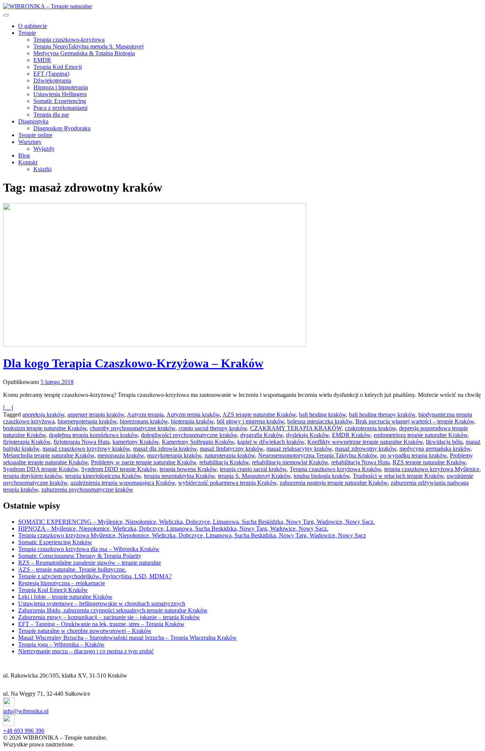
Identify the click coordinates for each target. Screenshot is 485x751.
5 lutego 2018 (57, 382)
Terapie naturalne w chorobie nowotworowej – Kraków (85, 631)
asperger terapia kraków (95, 414)
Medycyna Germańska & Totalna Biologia (84, 53)
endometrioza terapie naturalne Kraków (421, 435)
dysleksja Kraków (307, 435)
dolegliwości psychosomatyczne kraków (189, 435)
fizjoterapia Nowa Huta (81, 442)
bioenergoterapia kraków (87, 421)
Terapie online (35, 135)
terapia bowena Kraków (188, 469)
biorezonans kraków (144, 421)
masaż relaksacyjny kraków (299, 448)
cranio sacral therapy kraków (212, 428)
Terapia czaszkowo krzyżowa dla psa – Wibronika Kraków (89, 549)
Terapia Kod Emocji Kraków (53, 590)
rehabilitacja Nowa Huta (360, 462)
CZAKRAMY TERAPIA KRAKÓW (296, 428)
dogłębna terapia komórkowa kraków (93, 435)
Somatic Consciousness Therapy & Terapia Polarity (79, 556)
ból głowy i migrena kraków (250, 421)
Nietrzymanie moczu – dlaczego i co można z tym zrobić (86, 651)
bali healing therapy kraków (382, 414)
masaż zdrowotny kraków (365, 448)
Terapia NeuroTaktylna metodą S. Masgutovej (88, 46)
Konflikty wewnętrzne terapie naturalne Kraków (365, 442)
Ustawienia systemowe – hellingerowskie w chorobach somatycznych (101, 603)
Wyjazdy (44, 148)
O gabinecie (32, 26)
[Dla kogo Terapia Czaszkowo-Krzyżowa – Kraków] (242, 275)
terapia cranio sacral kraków (253, 469)
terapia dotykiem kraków (32, 476)
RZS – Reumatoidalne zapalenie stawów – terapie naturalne (89, 562)
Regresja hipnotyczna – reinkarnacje (61, 583)
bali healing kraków (322, 414)
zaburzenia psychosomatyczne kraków (87, 489)
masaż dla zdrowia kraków (165, 448)
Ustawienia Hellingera (60, 94)
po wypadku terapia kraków (413, 455)
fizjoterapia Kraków (26, 442)
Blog (24, 155)
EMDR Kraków (351, 435)
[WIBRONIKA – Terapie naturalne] (47, 6)
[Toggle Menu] (6, 15)
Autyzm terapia (145, 414)
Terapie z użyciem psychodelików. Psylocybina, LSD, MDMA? (95, 576)
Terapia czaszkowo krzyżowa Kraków (335, 469)
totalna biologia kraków (322, 476)
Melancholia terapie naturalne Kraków (48, 455)
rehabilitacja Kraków (224, 462)
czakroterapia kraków (370, 428)
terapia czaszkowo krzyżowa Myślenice (431, 469)
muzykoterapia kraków (174, 455)
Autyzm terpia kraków (193, 414)
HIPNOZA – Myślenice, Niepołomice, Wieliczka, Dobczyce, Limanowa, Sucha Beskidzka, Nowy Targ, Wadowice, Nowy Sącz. (173, 528)
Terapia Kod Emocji (57, 67)
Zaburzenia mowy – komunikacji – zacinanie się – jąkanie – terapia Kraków (109, 617)
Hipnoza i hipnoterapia (60, 87)
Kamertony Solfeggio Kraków (198, 442)
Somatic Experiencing (59, 101)
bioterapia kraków (192, 421)
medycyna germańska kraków (435, 448)
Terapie (27, 33)
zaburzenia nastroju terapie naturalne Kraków (334, 482)
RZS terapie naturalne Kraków (429, 462)
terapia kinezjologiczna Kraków (103, 476)
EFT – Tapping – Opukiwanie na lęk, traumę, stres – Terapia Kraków (101, 624)
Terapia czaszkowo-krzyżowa (69, 39)
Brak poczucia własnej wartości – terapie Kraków (414, 421)
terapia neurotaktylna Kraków (179, 476)
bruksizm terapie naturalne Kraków (45, 428)
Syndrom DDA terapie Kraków (40, 469)
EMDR (42, 60)
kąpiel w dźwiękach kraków (270, 442)
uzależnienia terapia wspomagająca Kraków (122, 482)
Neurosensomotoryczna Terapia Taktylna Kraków (317, 455)
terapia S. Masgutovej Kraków (254, 476)
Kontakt (28, 162)
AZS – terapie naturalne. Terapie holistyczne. (72, 569)
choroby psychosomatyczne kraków (132, 428)
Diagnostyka (33, 121)
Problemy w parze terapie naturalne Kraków (143, 462)
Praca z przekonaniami (60, 108)
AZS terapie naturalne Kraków (259, 414)
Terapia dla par (51, 114)
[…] (8, 407)
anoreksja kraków (43, 414)
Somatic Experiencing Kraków (55, 542)
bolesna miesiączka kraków (319, 421)
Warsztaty (30, 142)
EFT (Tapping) (51, 73)
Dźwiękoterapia (52, 80)
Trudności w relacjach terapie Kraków (398, 476)
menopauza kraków (120, 455)
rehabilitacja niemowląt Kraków (290, 462)
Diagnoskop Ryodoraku (62, 128)
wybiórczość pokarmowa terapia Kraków (227, 482)
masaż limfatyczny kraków (231, 448)
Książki (42, 169)
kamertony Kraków (136, 442)
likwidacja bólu (444, 442)
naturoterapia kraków (230, 455)
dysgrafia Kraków (261, 435)
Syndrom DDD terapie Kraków (118, 469)
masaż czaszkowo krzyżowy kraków (86, 448)
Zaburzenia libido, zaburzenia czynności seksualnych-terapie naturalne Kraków (113, 610)
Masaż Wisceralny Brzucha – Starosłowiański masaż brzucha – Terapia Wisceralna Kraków (127, 637)
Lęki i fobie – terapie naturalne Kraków (65, 596)
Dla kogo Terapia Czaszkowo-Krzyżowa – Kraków (133, 363)
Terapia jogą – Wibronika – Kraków (61, 644)
